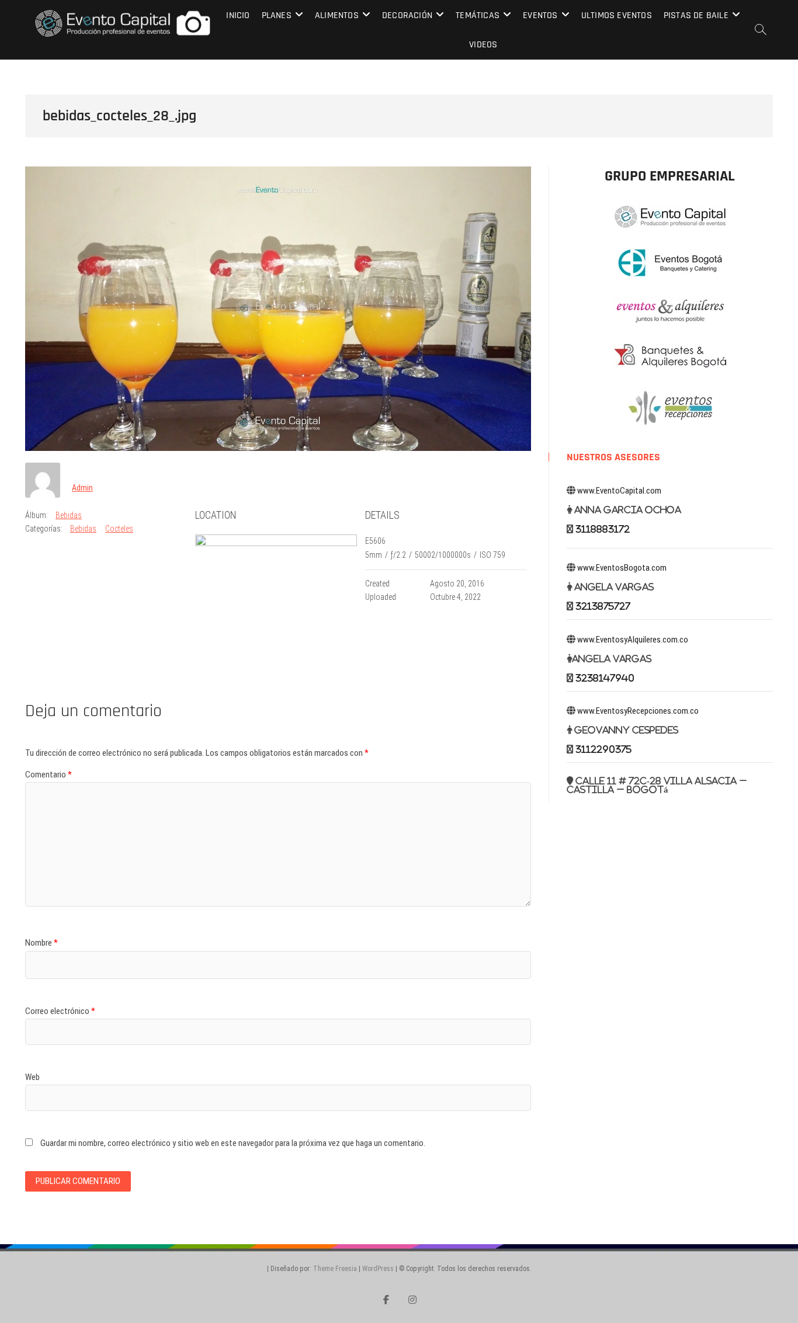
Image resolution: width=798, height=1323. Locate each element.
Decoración (407, 15)
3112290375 (603, 749)
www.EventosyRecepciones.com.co (638, 711)
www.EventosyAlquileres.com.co (632, 639)
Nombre (41, 942)
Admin (82, 487)
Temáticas (477, 15)
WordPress (378, 1269)
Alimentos (337, 15)
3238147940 (604, 677)
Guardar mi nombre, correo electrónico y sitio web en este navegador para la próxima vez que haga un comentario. (232, 1143)
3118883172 (602, 529)
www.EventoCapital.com (619, 490)
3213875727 (602, 606)
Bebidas (68, 515)
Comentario (48, 774)
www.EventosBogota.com (622, 567)
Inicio (237, 15)
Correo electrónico (60, 1011)
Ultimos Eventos (616, 15)
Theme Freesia (335, 1269)
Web (32, 1077)
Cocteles (119, 528)
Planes (277, 15)
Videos (483, 45)
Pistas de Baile (696, 15)
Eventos (540, 15)
